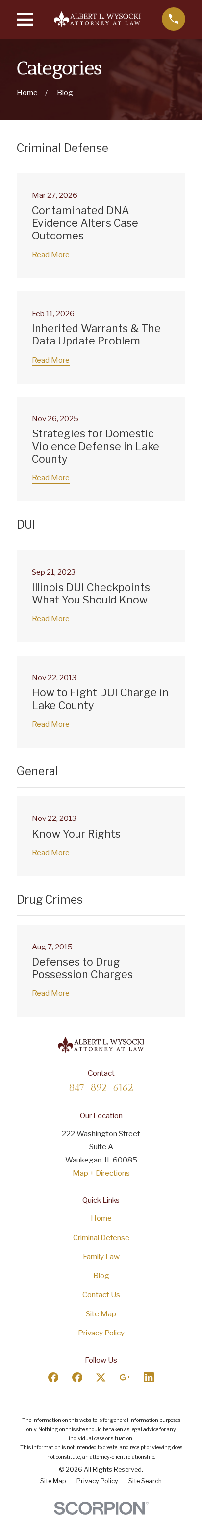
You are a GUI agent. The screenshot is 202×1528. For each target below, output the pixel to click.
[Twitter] (101, 1377)
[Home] (97, 19)
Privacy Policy (101, 1332)
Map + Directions (101, 1173)
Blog (101, 1275)
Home (101, 1218)
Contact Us (101, 1294)
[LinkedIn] (149, 1377)
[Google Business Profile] (125, 1377)
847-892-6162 (101, 1087)
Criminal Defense (101, 1237)
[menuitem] (53, 1481)
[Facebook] (53, 1377)
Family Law (101, 1256)
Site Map (101, 1313)
